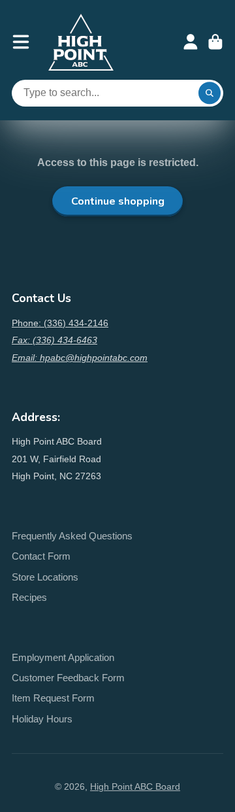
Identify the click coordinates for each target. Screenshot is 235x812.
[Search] (209, 93)
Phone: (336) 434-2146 (60, 323)
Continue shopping (117, 201)
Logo (81, 42)
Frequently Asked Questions (72, 535)
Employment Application (63, 657)
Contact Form (41, 556)
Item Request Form (53, 697)
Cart (215, 42)
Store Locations (45, 577)
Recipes (29, 597)
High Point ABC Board (135, 786)
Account (190, 42)
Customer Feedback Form (68, 677)
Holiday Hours (42, 718)
